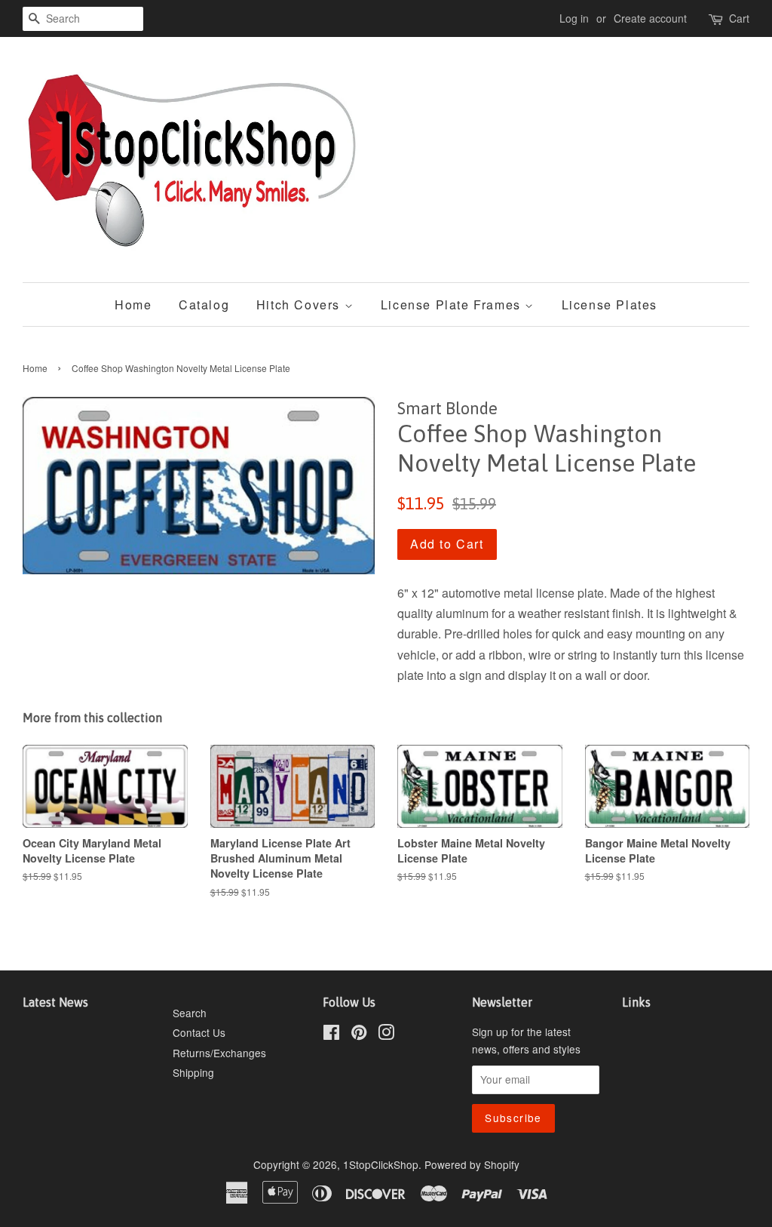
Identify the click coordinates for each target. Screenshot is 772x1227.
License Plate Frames (453, 304)
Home (133, 304)
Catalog (204, 304)
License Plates (609, 304)
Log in (574, 18)
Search (190, 1012)
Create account (650, 18)
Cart (739, 18)
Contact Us (199, 1032)
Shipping (193, 1072)
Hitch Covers (300, 304)
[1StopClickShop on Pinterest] (359, 1034)
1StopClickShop (380, 1164)
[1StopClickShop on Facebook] (331, 1034)
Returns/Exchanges (219, 1052)
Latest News (55, 1002)
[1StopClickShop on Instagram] (386, 1034)
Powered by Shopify (471, 1164)
